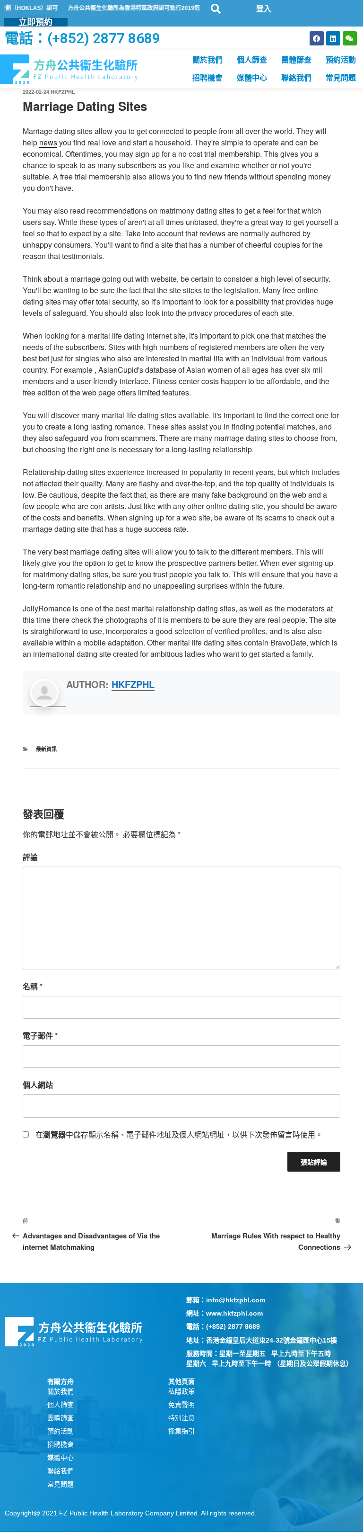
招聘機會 (207, 78)
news (48, 142)
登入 (263, 9)
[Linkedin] (333, 38)
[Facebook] (317, 38)
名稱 (33, 986)
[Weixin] (350, 38)
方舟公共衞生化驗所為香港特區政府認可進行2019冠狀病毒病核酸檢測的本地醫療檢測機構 (162, 8)
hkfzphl (63, 91)
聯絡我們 (296, 78)
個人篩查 (252, 60)
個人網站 (38, 1084)
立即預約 (35, 22)
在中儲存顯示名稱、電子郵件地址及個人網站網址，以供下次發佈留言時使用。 (179, 1134)
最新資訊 (46, 749)
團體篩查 (296, 60)
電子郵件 (40, 1035)
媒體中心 (252, 78)
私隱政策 (181, 1391)
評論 (30, 856)
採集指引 (181, 1431)
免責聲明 (181, 1404)
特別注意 (181, 1418)
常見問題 (341, 78)
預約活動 (341, 60)
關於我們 (207, 60)
